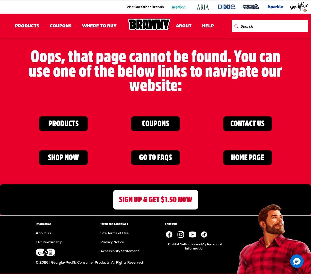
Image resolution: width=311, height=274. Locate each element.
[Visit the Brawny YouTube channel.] (192, 234)
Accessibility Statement (119, 251)
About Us (43, 233)
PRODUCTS (27, 26)
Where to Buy (99, 26)
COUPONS (60, 26)
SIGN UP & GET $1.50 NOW (155, 200)
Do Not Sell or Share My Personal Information (195, 246)
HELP (208, 26)
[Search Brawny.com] (236, 26)
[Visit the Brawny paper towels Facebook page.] (169, 234)
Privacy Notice (112, 242)
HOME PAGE (247, 157)
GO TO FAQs (155, 157)
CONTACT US (247, 124)
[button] (297, 261)
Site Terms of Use (114, 233)
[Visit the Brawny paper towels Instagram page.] (181, 234)
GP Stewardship (49, 242)
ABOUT (183, 26)
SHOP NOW (63, 157)
